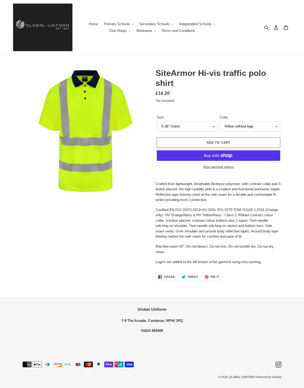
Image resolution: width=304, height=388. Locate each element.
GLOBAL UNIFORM (242, 377)
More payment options (218, 167)
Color (224, 117)
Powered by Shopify (268, 377)
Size (160, 117)
